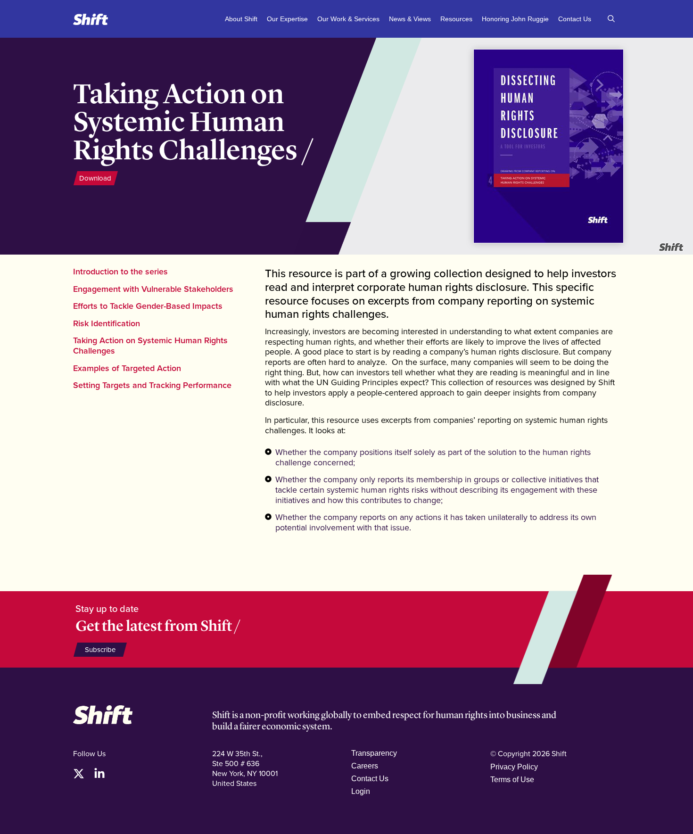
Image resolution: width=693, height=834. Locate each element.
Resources (456, 19)
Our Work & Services (348, 19)
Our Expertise (287, 19)
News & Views (410, 19)
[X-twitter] (78, 773)
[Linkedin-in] (99, 773)
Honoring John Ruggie (515, 19)
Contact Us (574, 19)
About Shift (241, 19)
